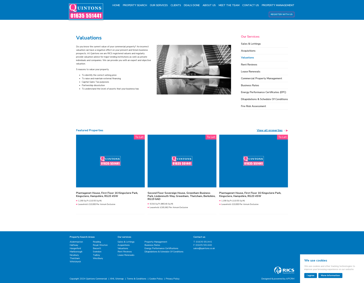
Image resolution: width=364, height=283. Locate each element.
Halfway (74, 245)
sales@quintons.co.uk (204, 248)
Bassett (97, 248)
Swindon (97, 251)
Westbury (98, 258)
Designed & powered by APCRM (277, 278)
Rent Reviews (249, 64)
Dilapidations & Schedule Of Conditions (264, 99)
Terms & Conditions (137, 278)
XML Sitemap (117, 278)
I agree (310, 275)
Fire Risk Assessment (253, 106)
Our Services (159, 5)
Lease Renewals (250, 71)
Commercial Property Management (261, 78)
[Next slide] (287, 131)
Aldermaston (76, 242)
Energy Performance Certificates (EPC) (263, 92)
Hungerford (75, 248)
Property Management (278, 5)
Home (116, 5)
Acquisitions (248, 50)
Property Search (135, 5)
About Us (209, 5)
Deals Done (192, 5)
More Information (330, 275)
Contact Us (250, 5)
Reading (97, 242)
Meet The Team (229, 5)
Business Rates (250, 85)
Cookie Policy (156, 278)
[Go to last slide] (285, 131)
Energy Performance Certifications (161, 248)
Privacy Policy (172, 278)
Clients (176, 5)
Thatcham (75, 258)
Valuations (247, 57)
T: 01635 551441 (202, 242)
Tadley (96, 255)
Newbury (74, 255)
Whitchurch (75, 261)
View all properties (270, 130)
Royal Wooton (100, 245)
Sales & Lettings (251, 43)
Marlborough (76, 251)
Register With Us (281, 14)
